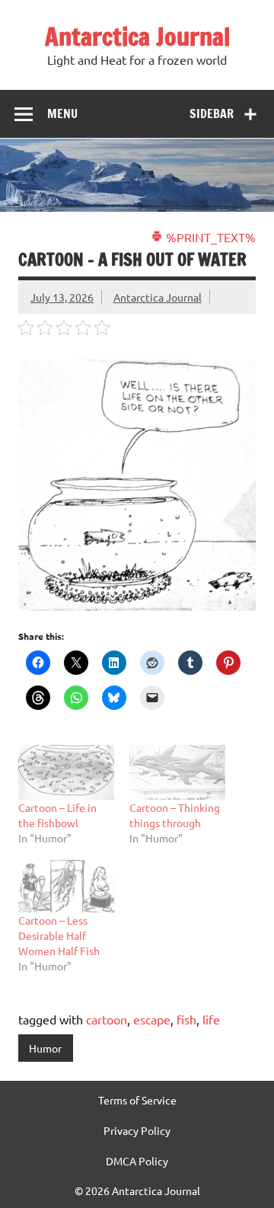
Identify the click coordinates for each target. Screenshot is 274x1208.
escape (151, 1019)
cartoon (106, 1019)
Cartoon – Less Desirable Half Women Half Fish (59, 935)
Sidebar (212, 113)
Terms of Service (137, 1100)
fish (186, 1019)
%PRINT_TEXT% (209, 236)
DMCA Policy (137, 1160)
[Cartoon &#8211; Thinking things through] (177, 772)
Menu (62, 113)
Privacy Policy (137, 1130)
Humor (45, 1048)
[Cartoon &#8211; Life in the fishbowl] (66, 772)
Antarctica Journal (137, 36)
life (211, 1019)
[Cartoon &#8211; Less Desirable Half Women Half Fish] (66, 885)
